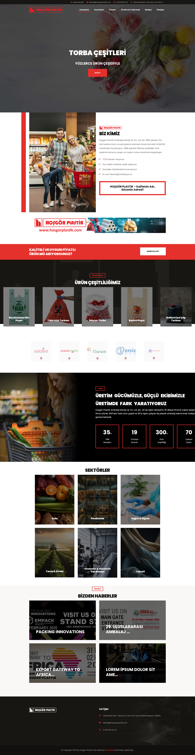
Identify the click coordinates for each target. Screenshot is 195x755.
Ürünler (112, 9)
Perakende (97, 518)
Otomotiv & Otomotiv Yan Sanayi (97, 570)
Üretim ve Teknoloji (130, 9)
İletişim (160, 9)
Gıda (55, 518)
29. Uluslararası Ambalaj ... (124, 629)
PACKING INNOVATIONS (60, 632)
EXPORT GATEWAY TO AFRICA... (58, 672)
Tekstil (140, 571)
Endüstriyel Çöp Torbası (97, 319)
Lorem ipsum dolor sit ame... (130, 672)
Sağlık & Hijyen (140, 518)
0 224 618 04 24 (122, 2)
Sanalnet (110, 750)
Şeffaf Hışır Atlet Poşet (176, 319)
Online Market (78, 2)
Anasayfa (84, 9)
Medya (148, 9)
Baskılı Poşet (58, 320)
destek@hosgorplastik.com (100, 2)
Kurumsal (99, 9)
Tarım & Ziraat (55, 571)
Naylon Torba (19, 320)
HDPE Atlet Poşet (137, 320)
